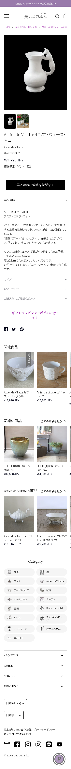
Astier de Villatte (13, 147)
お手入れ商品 (53, 628)
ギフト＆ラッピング (54, 618)
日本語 (10, 715)
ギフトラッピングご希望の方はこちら (35, 315)
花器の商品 (13, 421)
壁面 (16, 608)
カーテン (50, 599)
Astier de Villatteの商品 (20, 491)
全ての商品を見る (52, 421)
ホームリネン (20, 599)
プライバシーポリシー (44, 729)
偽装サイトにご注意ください (18, 734)
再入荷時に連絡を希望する (35, 185)
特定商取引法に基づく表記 (18, 729)
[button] (35, 200)
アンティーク (20, 628)
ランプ (17, 581)
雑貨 (48, 590)
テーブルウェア (21, 590)
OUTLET (18, 637)
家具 (16, 572)
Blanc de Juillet (54, 608)
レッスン (18, 617)
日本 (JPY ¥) (13, 703)
